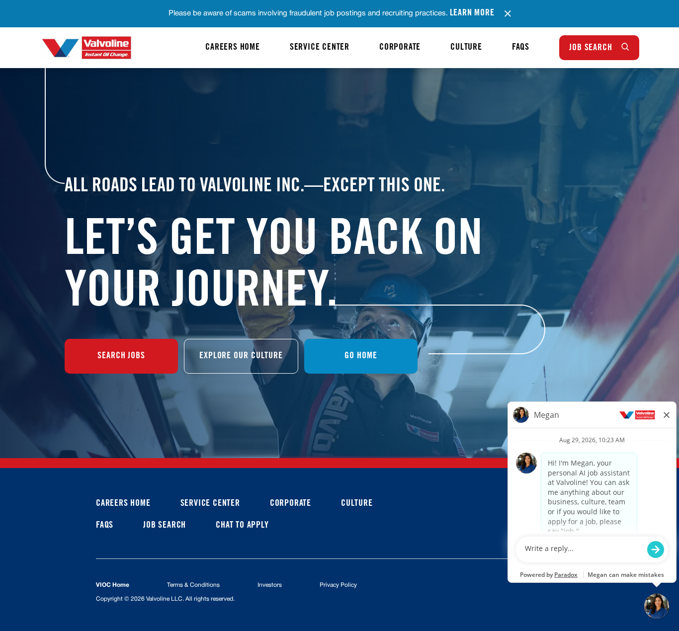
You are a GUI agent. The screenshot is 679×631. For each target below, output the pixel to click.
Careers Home (232, 47)
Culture (466, 47)
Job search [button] (164, 525)
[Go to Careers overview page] (86, 48)
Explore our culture (241, 356)
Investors (269, 585)
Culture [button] (357, 503)
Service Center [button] (210, 503)
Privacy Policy (338, 585)
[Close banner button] (508, 13)
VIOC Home (112, 585)
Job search (590, 48)
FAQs (520, 47)
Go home (360, 356)
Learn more (472, 13)
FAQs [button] (104, 525)
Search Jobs (121, 356)
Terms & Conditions (193, 585)
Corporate (400, 47)
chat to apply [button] (242, 525)
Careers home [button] (123, 503)
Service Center (319, 47)
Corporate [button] (290, 503)
